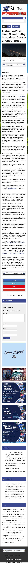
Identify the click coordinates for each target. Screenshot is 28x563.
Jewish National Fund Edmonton (15, 530)
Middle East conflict (12, 536)
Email (4, 328)
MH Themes (20, 559)
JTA (3, 75)
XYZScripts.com (19, 562)
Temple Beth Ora (12, 540)
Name (4, 324)
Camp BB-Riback (20, 516)
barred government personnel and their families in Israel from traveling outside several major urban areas (13, 253)
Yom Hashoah (7, 542)
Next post (20, 295)
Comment (5, 313)
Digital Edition (14, 520)
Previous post (12, 295)
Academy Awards (5, 509)
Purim (9, 538)
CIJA (2, 520)
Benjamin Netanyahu (22, 511)
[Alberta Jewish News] (14, 8)
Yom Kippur (11, 542)
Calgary (7, 516)
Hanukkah (17, 524)
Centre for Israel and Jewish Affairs (8, 518)
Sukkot (3, 540)
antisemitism (4, 511)
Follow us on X (8, 3)
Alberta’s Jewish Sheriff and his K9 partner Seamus (15, 471)
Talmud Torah (6, 540)
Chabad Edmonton (18, 518)
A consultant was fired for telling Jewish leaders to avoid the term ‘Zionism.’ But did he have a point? (15, 459)
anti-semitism (21, 509)
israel (9, 527)
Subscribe (7, 1)
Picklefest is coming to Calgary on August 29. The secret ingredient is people (15, 464)
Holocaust (21, 524)
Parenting (22, 536)
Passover (5, 539)
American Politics (12, 509)
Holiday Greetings (20, 1)
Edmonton (20, 520)
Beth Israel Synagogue (12, 514)
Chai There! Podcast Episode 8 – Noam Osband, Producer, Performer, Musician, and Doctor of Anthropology (14, 454)
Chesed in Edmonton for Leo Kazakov (12, 468)
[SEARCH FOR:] (14, 21)
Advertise (13, 1)
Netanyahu (19, 536)
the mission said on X (12, 188)
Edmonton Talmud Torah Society (10, 524)
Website (5, 333)
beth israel (3, 514)
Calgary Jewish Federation (13, 516)
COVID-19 (7, 520)
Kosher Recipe (10, 533)
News (9, 26)
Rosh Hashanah (16, 539)
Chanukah (23, 518)
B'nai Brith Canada (13, 512)
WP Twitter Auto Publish (9, 562)
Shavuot (23, 538)
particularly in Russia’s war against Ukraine (15, 242)
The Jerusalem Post (8, 479)
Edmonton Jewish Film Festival (9, 523)
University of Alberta (19, 540)
